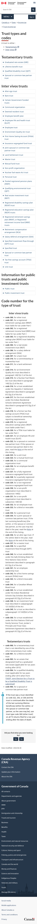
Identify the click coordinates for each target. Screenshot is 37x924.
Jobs (3, 808)
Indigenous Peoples (8, 878)
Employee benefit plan (14, 116)
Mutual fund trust (12, 163)
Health (3, 832)
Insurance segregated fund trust (18, 143)
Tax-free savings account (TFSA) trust (18, 261)
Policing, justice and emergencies (13, 855)
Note (19, 449)
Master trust (10, 159)
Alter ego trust (11, 91)
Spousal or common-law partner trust (18, 76)
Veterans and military (9, 883)
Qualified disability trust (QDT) (17, 71)
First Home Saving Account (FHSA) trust (19, 137)
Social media (6, 901)
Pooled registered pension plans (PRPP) (18, 182)
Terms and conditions (9, 915)
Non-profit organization (15, 168)
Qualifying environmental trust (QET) (18, 189)
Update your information (10, 772)
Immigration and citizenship (11, 813)
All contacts (5, 791)
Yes (16, 739)
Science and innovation (10, 873)
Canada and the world (9, 864)
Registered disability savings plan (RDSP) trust (19, 204)
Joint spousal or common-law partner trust (17, 149)
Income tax (22, 22)
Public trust (10, 288)
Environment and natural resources (14, 841)
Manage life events (8, 892)
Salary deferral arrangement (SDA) (19, 237)
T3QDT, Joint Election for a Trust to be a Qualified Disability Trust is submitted (20, 681)
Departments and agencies (11, 796)
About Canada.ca (7, 910)
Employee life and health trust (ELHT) (17, 121)
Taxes (14, 22)
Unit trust (9, 267)
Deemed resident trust (14, 111)
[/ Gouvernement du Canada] (13, 3)
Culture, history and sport (11, 850)
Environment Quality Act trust (17, 132)
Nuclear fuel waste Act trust (16, 172)
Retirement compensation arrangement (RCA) (16, 230)
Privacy (4, 919)
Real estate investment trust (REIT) (17, 196)
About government (8, 801)
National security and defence (12, 846)
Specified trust (11, 248)
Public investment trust (14, 293)
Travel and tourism (8, 818)
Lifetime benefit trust (14, 66)
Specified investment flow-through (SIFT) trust (19, 242)
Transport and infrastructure (12, 860)
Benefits (4, 827)
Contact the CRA (7, 767)
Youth (3, 887)
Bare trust (9, 96)
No (21, 739)
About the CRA (6, 776)
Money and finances (9, 869)
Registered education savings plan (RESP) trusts (19, 211)
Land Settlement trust (14, 155)
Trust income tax (9, 27)
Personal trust (11, 177)
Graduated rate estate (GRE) (16, 62)
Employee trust (11, 127)
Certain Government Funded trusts (17, 101)
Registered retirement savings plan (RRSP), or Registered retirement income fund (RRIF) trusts (17, 221)
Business (4, 822)
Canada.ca (5, 22)
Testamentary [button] (11, 47)
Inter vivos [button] (10, 49)
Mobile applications (8, 905)
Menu (7, 16)
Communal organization (15, 107)
